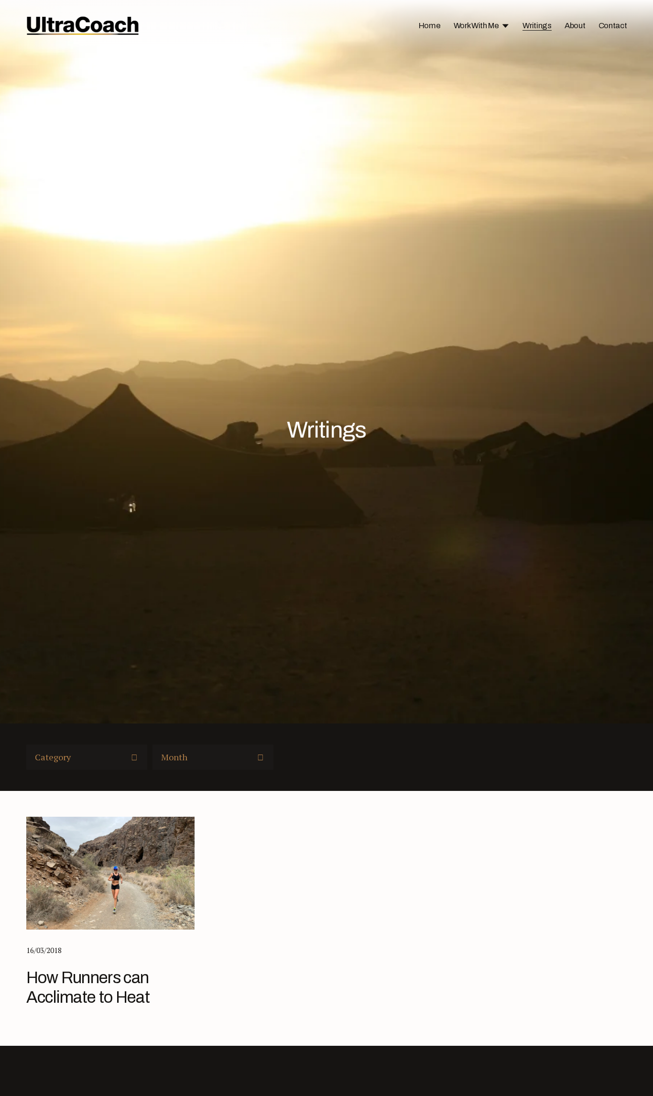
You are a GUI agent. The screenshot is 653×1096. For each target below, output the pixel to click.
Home (430, 25)
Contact (613, 25)
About (575, 25)
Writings (536, 25)
